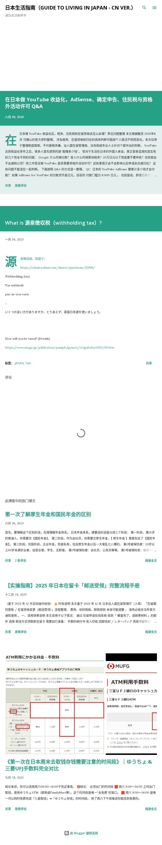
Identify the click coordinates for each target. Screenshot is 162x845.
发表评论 (21, 185)
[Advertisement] (81, 59)
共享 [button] (8, 185)
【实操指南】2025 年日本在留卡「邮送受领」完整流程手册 (72, 585)
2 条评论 (20, 560)
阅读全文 (151, 560)
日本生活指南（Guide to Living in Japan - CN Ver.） (70, 7)
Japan (19, 363)
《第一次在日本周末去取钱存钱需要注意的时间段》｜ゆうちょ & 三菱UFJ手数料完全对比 (78, 765)
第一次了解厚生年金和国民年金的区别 (48, 514)
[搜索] (144, 7)
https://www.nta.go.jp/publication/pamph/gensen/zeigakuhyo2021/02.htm (59, 347)
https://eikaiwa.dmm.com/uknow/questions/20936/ (57, 267)
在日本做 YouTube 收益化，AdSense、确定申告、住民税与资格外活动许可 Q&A (79, 103)
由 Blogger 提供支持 (83, 833)
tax (28, 363)
